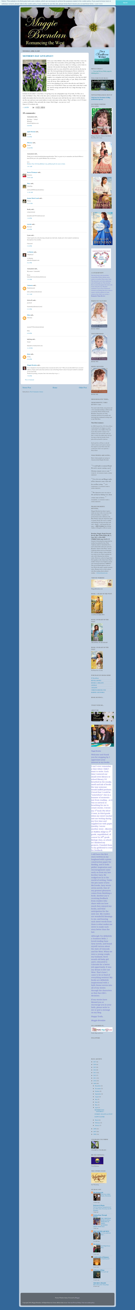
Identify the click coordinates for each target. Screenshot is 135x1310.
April (96, 1107)
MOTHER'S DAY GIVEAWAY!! (38, 56)
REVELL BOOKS (96, 680)
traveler (29, 224)
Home (55, 387)
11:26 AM (30, 192)
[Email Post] (33, 107)
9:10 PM (29, 137)
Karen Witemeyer (32, 172)
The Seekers (96, 1244)
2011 (94, 1078)
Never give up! (104, 1272)
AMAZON (94, 687)
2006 (94, 1134)
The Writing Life (98, 1193)
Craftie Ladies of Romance (101, 1257)
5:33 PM (29, 309)
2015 (94, 1067)
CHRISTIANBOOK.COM (98, 690)
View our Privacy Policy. (74, 1302)
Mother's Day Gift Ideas (33, 164)
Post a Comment (29, 380)
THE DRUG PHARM (99, 1283)
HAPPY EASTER (99, 1117)
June (96, 1102)
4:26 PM (29, 229)
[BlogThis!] (38, 107)
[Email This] (37, 107)
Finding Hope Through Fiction (100, 1216)
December (98, 1086)
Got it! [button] (125, 2)
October (97, 1091)
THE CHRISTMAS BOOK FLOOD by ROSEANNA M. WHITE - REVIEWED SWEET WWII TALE (102, 1222)
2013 (94, 1072)
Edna (28, 315)
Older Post (83, 387)
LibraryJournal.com (102, 573)
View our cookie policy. (88, 1302)
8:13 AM (29, 294)
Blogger (77, 1298)
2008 (94, 1129)
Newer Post (27, 387)
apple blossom (31, 132)
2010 (94, 1081)
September (98, 1094)
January (97, 1125)
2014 (94, 1070)
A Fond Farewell (105, 1259)
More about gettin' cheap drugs (101, 1284)
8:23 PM (29, 263)
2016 (94, 1064)
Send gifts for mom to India (57, 164)
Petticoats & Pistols (98, 1205)
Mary (28, 183)
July (96, 1099)
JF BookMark (95, 678)
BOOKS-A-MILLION (97, 683)
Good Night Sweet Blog (105, 1246)
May (96, 1105)
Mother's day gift (45, 164)
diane (28, 354)
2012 (94, 1075)
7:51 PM (29, 279)
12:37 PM (30, 203)
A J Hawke (30, 252)
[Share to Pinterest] (44, 107)
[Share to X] (40, 107)
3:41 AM (29, 166)
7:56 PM (29, 376)
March (97, 1120)
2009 (94, 1083)
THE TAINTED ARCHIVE (101, 1231)
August (97, 1097)
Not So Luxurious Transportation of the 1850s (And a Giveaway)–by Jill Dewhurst (102, 1208)
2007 (94, 1131)
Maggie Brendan (32, 365)
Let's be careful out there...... (106, 1233)
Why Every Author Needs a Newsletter (106, 1195)
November (98, 1088)
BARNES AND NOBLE (97, 692)
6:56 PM (29, 333)
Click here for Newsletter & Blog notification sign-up (100, 98)
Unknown (30, 285)
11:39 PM (30, 348)
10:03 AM (30, 177)
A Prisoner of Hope (98, 1270)
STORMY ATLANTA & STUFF (103, 1114)
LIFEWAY (94, 685)
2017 (94, 1062)
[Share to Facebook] (42, 107)
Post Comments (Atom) (36, 392)
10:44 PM (30, 148)
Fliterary (29, 143)
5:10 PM (29, 246)
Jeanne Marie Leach (33, 198)
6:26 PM (29, 359)
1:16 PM (29, 218)
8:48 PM (29, 126)
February (97, 1123)
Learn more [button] (99, 4)
